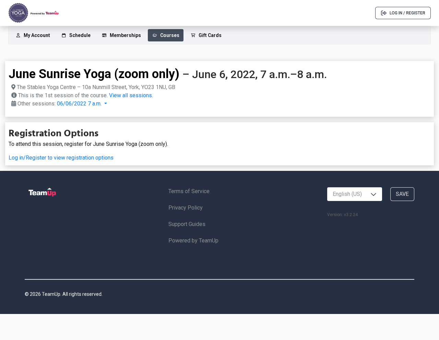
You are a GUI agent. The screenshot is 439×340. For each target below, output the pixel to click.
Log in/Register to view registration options (61, 157)
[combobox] (354, 194)
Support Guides (186, 224)
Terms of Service (189, 191)
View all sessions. (131, 95)
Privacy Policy (185, 207)
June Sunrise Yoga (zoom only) (94, 74)
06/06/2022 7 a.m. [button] (80, 103)
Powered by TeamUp (193, 240)
